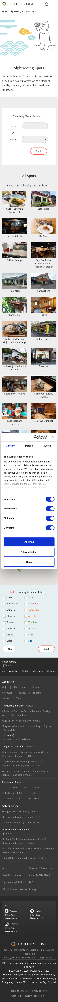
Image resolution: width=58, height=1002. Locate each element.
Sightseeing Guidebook (14, 882)
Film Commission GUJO (14, 889)
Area (13, 125)
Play (36, 787)
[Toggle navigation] (54, 4)
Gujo (4, 687)
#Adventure (38, 671)
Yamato (36, 687)
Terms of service (18, 990)
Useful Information (12, 875)
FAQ (31, 882)
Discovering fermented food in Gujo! (21, 816)
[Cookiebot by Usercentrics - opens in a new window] (35, 437)
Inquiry (32, 889)
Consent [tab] (10, 445)
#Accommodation (10, 671)
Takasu (22, 692)
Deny (29, 562)
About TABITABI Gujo (40, 875)
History (34, 793)
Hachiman (19, 687)
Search (46, 649)
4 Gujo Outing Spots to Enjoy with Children (24, 857)
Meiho (5, 698)
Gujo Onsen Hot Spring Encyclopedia (21, 720)
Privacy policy (38, 990)
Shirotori (7, 692)
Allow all (29, 541)
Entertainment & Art (13, 793)
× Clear (9, 649)
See (25, 787)
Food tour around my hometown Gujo (21, 822)
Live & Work (33, 798)
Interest (13, 139)
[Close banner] (53, 437)
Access (5, 868)
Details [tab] (29, 445)
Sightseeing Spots (18, 11)
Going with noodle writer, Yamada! (20, 811)
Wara (18, 698)
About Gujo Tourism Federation (27, 995)
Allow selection (29, 552)
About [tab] (47, 445)
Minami (37, 692)
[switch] (50, 508)
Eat (4, 787)
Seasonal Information (40, 868)
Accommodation (11, 798)
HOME (5, 11)
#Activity (26, 671)
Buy (15, 787)
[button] (20, 569)
